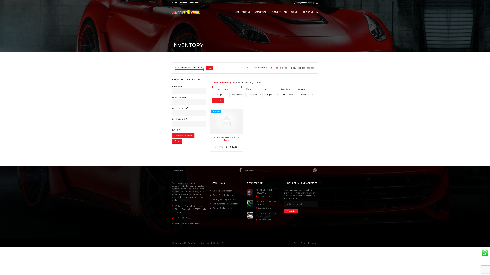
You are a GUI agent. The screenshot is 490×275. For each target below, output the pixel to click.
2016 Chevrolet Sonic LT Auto (226, 138)
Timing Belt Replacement (224, 199)
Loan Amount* (179, 86)
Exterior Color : (248, 82)
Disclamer (312, 243)
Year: (214, 90)
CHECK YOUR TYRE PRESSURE (265, 191)
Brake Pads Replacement (224, 195)
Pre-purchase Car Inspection (225, 204)
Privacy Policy (300, 243)
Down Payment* (179, 97)
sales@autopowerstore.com (187, 3)
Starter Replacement (222, 208)
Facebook (178, 170)
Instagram (250, 170)
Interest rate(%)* (180, 108)
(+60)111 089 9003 (304, 3)
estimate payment (183, 136)
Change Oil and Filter (222, 191)
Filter (209, 68)
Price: (177, 67)
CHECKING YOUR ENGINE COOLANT (268, 203)
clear (177, 141)
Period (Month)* (179, 119)
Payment (176, 130)
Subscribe (291, 211)
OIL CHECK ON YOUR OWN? (266, 214)
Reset (218, 100)
